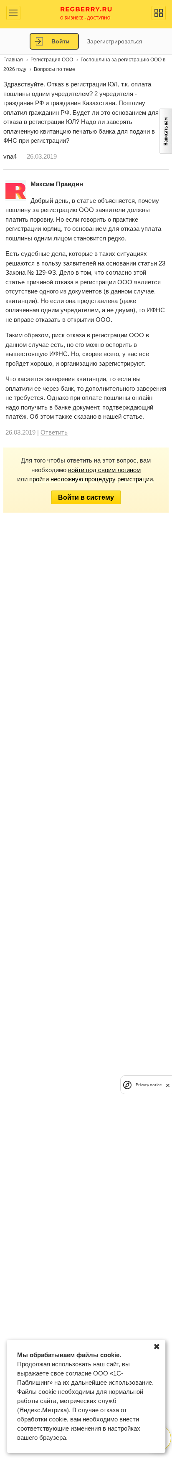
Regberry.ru (86, 12)
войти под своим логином (104, 469)
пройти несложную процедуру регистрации (91, 479)
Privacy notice (149, 1084)
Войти (60, 41)
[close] (167, 1084)
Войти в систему (86, 497)
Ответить (54, 432)
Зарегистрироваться (114, 41)
